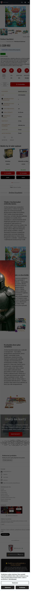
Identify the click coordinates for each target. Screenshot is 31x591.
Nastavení (15, 583)
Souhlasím (22, 587)
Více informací (12, 579)
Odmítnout (8, 587)
